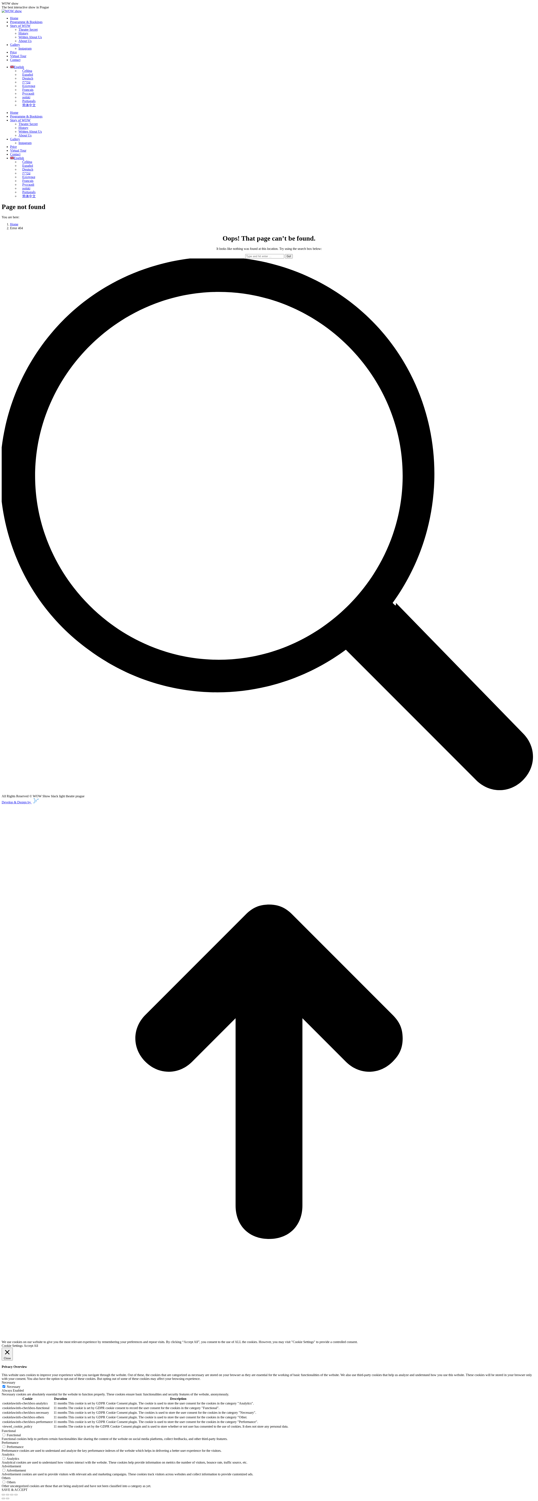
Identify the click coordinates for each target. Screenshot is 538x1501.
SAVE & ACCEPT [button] (15, 1490)
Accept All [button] (31, 1345)
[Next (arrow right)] (7, 1498)
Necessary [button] (8, 1382)
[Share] (7, 1494)
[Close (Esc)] (3, 1494)
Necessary (13, 1386)
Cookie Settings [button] (12, 1345)
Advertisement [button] (11, 1466)
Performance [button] (10, 1442)
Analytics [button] (8, 1454)
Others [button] (6, 1478)
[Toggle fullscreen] (11, 1494)
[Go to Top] (269, 1338)
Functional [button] (9, 1431)
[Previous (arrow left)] (3, 1498)
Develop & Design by (17, 802)
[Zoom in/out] (16, 1494)
